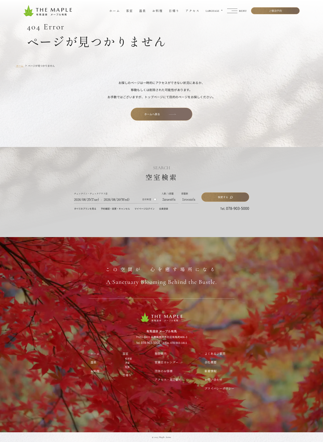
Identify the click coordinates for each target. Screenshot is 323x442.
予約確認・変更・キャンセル (115, 208)
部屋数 (184, 193)
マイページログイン (144, 208)
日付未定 (146, 199)
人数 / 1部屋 (168, 193)
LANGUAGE (212, 10)
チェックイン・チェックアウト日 (91, 193)
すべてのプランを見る (85, 208)
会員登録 (163, 208)
